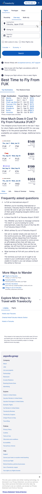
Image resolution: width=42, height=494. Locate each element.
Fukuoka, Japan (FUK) (15, 24)
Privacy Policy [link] (7, 429)
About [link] (5, 363)
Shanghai (9, 106)
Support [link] (5, 454)
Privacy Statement (9, 492)
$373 (32, 104)
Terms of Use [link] (7, 436)
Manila (8, 98)
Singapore (10, 108)
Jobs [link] (4, 367)
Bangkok (9, 100)
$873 (32, 110)
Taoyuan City (11, 104)
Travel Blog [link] (6, 421)
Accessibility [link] (6, 442)
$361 (32, 102)
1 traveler (5, 47)
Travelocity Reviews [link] (9, 411)
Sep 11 (9, 36)
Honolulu (9, 112)
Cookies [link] (5, 432)
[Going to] (21, 29)
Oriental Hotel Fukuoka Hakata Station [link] (15, 317)
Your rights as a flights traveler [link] (11, 470)
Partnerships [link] (6, 373)
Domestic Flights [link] (8, 404)
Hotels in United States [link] (9, 395)
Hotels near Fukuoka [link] (9, 313)
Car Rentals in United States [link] (11, 408)
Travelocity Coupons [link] (9, 414)
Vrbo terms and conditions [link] (10, 439)
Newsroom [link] (6, 376)
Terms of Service (21, 492)
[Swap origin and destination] (37, 26)
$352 (32, 100)
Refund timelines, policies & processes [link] (14, 464)
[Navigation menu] (38, 2)
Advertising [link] (6, 386)
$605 (32, 108)
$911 (31, 112)
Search (21, 53)
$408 (32, 106)
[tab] (6, 10)
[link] (21, 277)
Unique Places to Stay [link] (9, 418)
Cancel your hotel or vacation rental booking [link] (16, 457)
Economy (16, 47)
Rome (8, 110)
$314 (32, 98)
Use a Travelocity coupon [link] (10, 467)
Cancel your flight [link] (8, 460)
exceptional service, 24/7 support (29, 62)
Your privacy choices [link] (9, 446)
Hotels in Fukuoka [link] (8, 321)
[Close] (39, 477)
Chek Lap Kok (11, 102)
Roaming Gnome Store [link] (9, 383)
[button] (21, 299)
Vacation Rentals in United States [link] (12, 398)
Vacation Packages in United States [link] (13, 401)
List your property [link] (8, 370)
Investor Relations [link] (8, 380)
